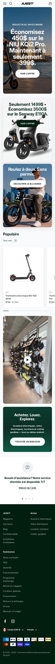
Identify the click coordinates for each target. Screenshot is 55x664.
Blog (5, 529)
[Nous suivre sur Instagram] (13, 621)
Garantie (7, 567)
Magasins (8, 519)
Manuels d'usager (12, 611)
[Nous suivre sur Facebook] (5, 621)
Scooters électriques (41, 519)
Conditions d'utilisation (9, 541)
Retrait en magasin (12, 586)
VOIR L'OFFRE (27, 73)
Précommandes (10, 572)
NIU (7, 292)
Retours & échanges (13, 601)
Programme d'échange (9, 579)
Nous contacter (10, 557)
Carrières (8, 524)
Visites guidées (38, 534)
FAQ (5, 562)
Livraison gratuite (11, 591)
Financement (9, 596)
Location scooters (40, 529)
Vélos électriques (39, 524)
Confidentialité (10, 534)
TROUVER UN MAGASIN (27, 441)
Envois (6, 606)
